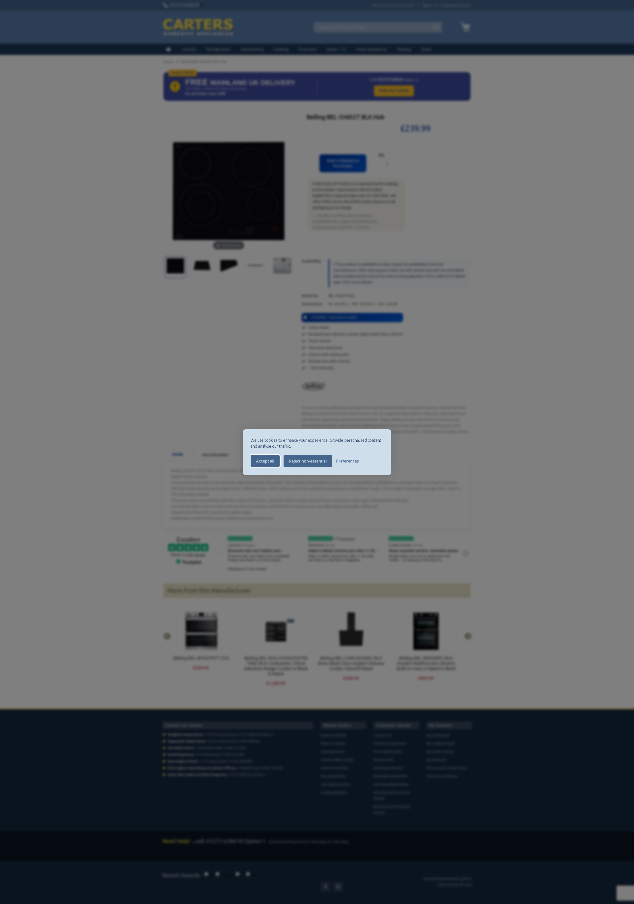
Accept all (265, 461)
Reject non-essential (308, 461)
